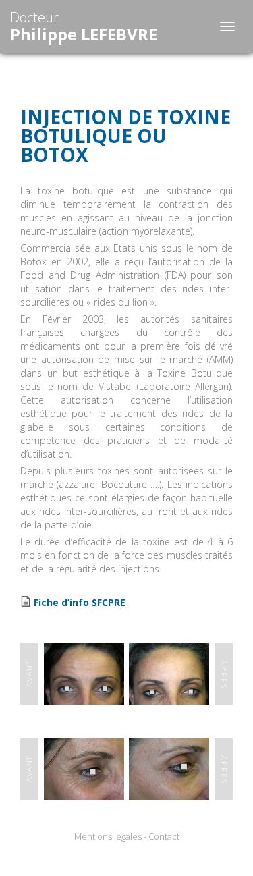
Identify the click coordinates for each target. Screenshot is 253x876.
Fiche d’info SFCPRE (79, 602)
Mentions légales (108, 836)
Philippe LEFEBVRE (83, 26)
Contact (163, 836)
